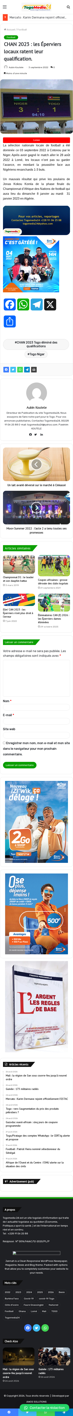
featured (53, 1305)
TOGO (54, 1311)
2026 (51, 1292)
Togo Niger (37, 354)
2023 (18, 1292)
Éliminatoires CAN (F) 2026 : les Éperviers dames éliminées (53, 618)
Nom (7, 701)
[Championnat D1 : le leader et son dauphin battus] (19, 564)
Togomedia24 (12, 1317)
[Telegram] (27, 369)
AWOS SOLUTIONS (36, 1401)
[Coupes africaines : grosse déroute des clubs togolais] (54, 565)
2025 (40, 1292)
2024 (29, 1292)
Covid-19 (29, 1298)
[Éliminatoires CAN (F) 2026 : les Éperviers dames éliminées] (54, 603)
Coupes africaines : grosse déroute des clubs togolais (53, 581)
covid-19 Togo (46, 1298)
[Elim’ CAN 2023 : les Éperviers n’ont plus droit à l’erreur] (19, 600)
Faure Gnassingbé (33, 1305)
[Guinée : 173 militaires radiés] (54, 1356)
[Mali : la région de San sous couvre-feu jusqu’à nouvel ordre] (18, 1356)
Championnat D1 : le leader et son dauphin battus (18, 579)
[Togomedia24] (36, 7)
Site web (9, 729)
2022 (7, 1292)
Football (22, 29)
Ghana (22, 1311)
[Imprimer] (34, 369)
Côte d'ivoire (12, 1305)
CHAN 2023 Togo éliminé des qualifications (37, 344)
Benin (62, 1292)
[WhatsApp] (20, 369)
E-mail (8, 715)
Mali (44, 1311)
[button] (44, 1408)
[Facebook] (6, 369)
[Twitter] (13, 369)
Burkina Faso (12, 1298)
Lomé (34, 1311)
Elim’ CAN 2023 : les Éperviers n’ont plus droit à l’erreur (18, 613)
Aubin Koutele (16, 67)
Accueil (10, 29)
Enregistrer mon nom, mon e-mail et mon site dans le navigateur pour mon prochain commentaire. (36, 748)
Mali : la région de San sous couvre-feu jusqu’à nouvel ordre (18, 1373)
